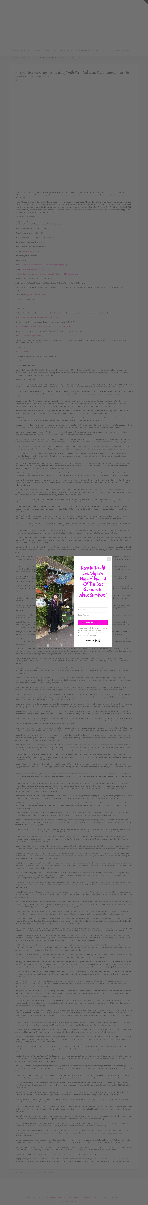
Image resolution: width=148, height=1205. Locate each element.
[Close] (109, 559)
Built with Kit (93, 640)
